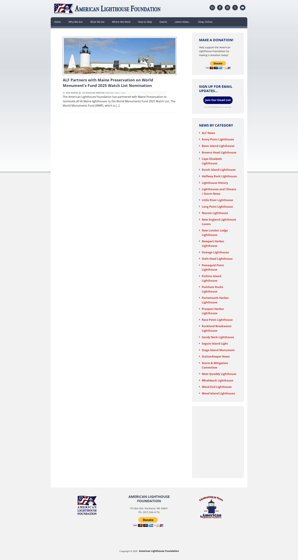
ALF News (208, 133)
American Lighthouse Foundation (108, 8)
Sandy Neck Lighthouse (218, 337)
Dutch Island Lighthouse (219, 170)
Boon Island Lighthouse (218, 146)
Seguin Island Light (215, 343)
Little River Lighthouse (217, 200)
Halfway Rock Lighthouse (219, 176)
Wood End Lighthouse (217, 387)
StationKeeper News (216, 356)
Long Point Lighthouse (217, 207)
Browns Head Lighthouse (219, 152)
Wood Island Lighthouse (218, 393)
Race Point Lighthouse (217, 320)
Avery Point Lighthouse (218, 139)
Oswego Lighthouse (215, 252)
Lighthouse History (215, 183)
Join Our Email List (218, 100)
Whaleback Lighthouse (217, 380)
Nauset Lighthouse (215, 213)
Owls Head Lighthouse (217, 259)
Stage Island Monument (218, 350)
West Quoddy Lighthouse (219, 374)
